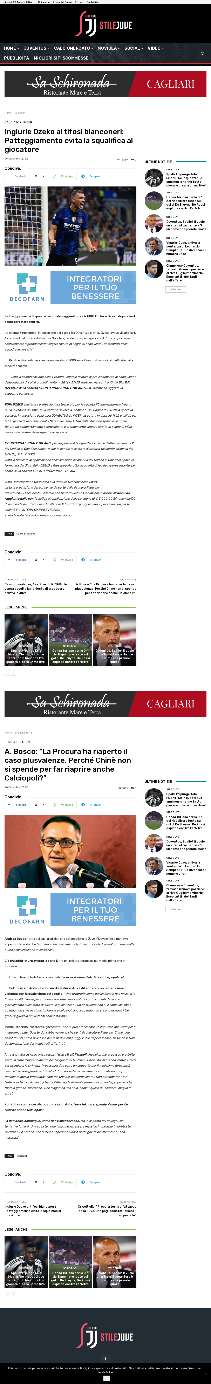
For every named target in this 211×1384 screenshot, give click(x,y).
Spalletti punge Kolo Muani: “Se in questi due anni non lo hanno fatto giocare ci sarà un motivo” (26, 656)
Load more (174, 289)
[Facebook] (105, 1359)
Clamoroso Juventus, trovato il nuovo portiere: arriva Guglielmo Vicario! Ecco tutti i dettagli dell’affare (185, 273)
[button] (202, 53)
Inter (27, 122)
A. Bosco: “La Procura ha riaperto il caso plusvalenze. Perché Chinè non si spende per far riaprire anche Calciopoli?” (105, 588)
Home (8, 113)
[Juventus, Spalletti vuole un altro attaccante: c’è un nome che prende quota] (114, 640)
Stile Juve (25, 646)
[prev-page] (7, 673)
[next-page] (13, 673)
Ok (106, 1378)
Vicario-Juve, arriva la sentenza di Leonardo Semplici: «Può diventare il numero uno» (186, 248)
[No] (206, 1373)
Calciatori (20, 113)
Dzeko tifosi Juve (25, 533)
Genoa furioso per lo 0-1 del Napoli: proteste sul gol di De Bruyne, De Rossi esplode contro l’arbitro (70, 656)
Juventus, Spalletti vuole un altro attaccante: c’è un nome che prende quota (114, 656)
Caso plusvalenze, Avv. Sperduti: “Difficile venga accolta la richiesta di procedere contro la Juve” (36, 588)
